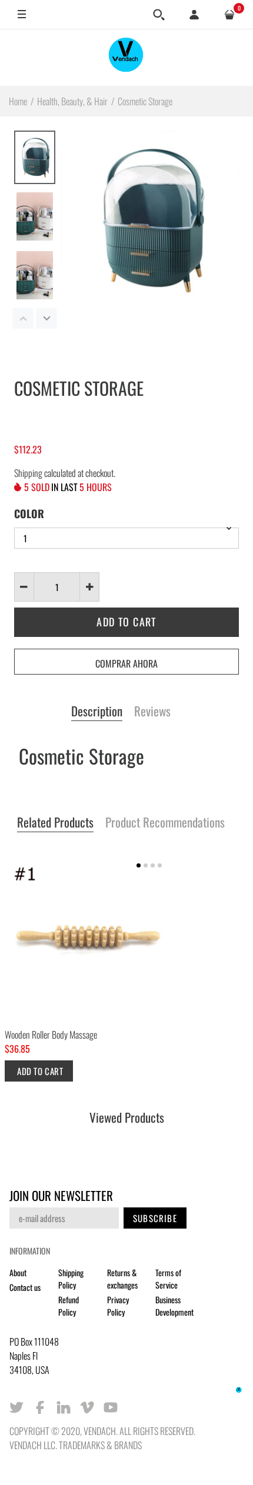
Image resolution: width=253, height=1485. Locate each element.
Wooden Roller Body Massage (51, 1034)
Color (29, 513)
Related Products (55, 823)
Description (96, 711)
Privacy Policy (118, 1305)
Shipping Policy (71, 1278)
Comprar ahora (126, 663)
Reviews (152, 711)
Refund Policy (68, 1305)
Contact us (25, 1287)
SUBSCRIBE (155, 1218)
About (17, 1272)
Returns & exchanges (122, 1278)
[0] (229, 15)
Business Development (174, 1305)
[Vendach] (126, 57)
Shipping (28, 473)
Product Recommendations (165, 823)
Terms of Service (168, 1278)
